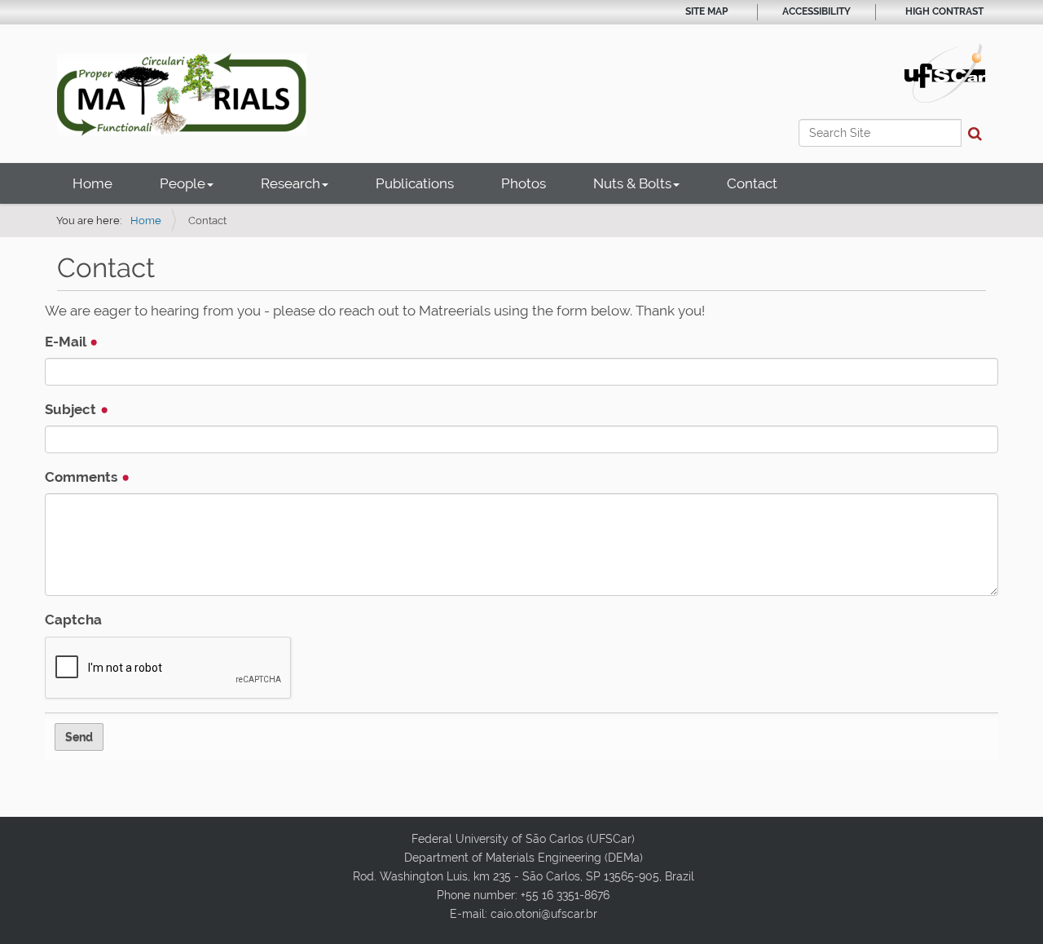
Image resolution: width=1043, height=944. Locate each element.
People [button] (182, 183)
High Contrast (944, 11)
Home (92, 183)
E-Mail (67, 341)
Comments (83, 477)
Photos (523, 183)
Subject (72, 409)
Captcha (73, 619)
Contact (752, 183)
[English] (181, 94)
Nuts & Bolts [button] (632, 183)
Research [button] (290, 183)
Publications (415, 183)
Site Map (706, 11)
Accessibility (816, 11)
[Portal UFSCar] (945, 72)
